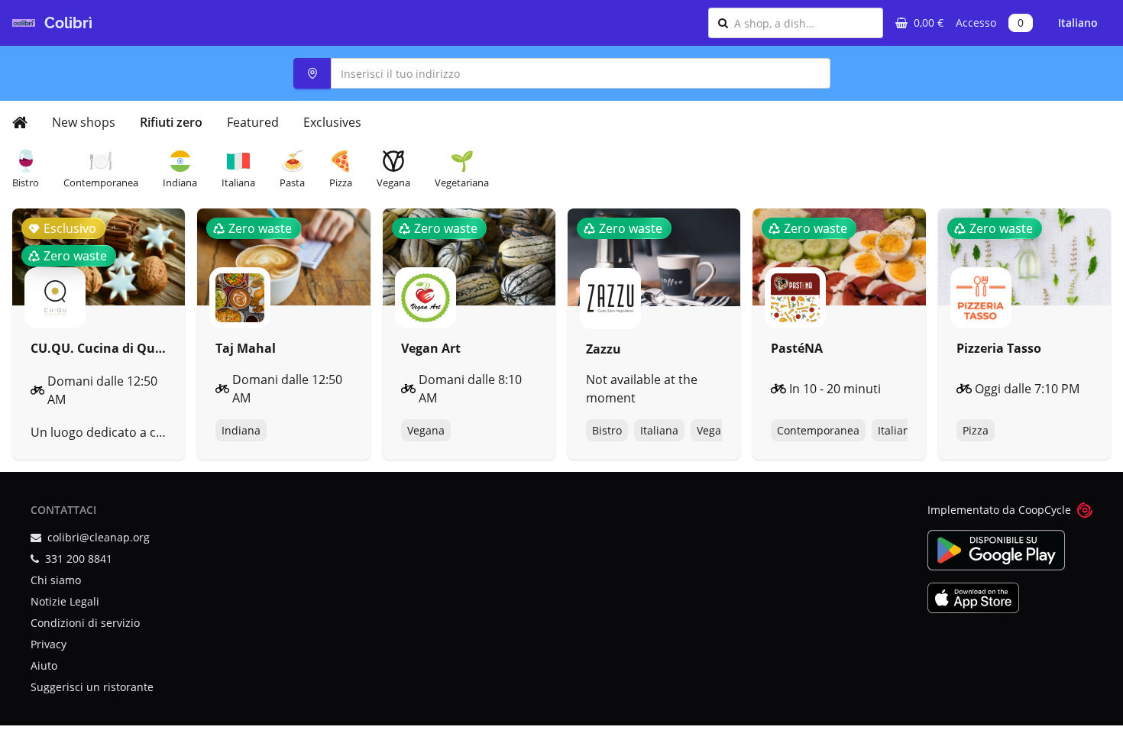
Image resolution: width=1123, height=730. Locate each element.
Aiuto (44, 665)
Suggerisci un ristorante (92, 687)
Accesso (976, 22)
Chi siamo (56, 580)
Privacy (48, 644)
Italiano (1078, 22)
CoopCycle (1044, 509)
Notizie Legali (65, 601)
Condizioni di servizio (85, 622)
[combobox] (803, 22)
